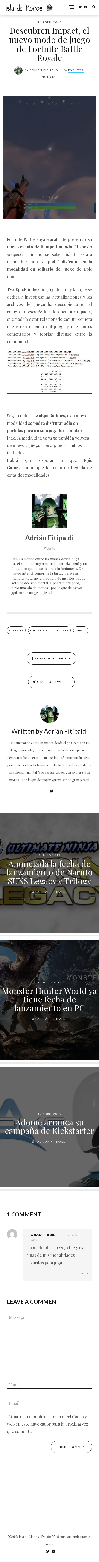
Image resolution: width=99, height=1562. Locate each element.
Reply (84, 1273)
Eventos (76, 70)
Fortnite (16, 630)
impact (80, 630)
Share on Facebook (52, 658)
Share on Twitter (53, 681)
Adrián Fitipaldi (44, 70)
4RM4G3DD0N (43, 1235)
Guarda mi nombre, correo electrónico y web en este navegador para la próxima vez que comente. (47, 1424)
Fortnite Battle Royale (49, 630)
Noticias (50, 77)
